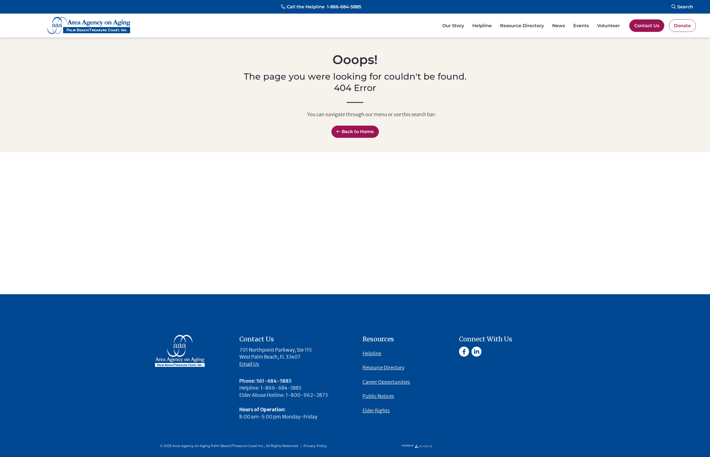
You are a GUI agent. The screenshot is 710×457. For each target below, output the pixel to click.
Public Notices (378, 396)
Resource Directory (522, 25)
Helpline (482, 25)
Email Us (249, 364)
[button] (321, 6)
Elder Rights (376, 411)
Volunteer (608, 25)
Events (581, 25)
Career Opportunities (386, 382)
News (558, 25)
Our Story (453, 25)
